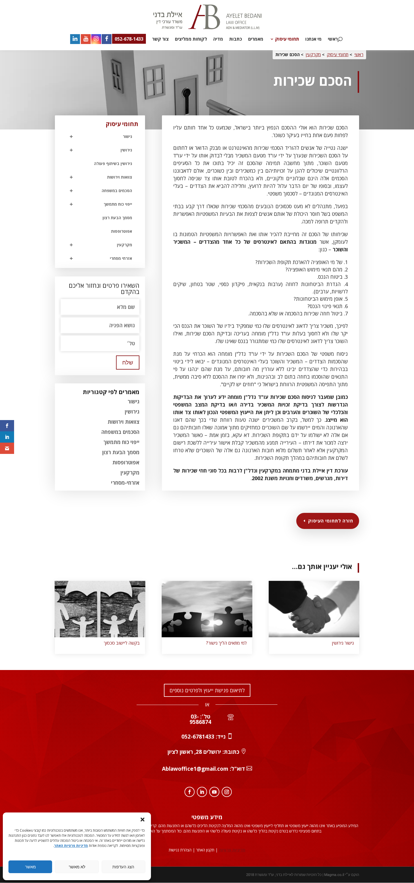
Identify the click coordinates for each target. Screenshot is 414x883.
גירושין (101, 150)
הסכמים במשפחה (101, 190)
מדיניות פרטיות (232, 850)
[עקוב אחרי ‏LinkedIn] (202, 792)
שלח (127, 362)
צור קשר (160, 39)
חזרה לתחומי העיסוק (330, 521)
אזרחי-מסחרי (125, 482)
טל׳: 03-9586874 (200, 719)
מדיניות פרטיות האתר (71, 845)
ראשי (333, 39)
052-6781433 (197, 736)
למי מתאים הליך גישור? (226, 643)
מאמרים (255, 39)
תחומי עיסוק (287, 39)
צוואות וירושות (101, 177)
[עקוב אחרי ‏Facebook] (189, 792)
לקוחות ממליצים (191, 39)
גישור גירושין (343, 643)
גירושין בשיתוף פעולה (113, 163)
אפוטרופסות (121, 231)
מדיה (218, 39)
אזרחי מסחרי (101, 258)
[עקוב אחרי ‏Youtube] (214, 792)
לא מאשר (77, 867)
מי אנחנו (313, 39)
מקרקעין (313, 54)
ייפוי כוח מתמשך (101, 204)
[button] (142, 819)
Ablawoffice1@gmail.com (195, 768)
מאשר (30, 867)
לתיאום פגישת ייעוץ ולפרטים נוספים (207, 690)
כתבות (235, 39)
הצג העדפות (123, 867)
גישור (133, 401)
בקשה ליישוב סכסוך (122, 643)
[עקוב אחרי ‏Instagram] (227, 792)
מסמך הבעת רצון (117, 217)
